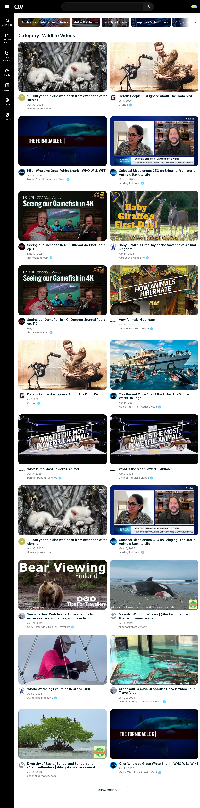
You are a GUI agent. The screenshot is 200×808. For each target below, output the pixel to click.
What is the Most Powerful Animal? (54, 469)
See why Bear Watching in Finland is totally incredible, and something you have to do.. (60, 616)
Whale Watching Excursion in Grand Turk (58, 689)
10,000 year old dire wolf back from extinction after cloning (67, 98)
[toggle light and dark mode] (194, 6)
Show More (108, 790)
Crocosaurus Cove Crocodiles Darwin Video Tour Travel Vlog (157, 691)
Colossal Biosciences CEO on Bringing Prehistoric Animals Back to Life (157, 172)
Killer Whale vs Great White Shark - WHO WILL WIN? (67, 171)
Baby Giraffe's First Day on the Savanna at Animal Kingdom (157, 247)
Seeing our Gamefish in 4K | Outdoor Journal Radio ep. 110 (66, 247)
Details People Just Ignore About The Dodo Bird (155, 96)
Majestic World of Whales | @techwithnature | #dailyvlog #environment (154, 616)
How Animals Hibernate (137, 320)
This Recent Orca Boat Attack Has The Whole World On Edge (154, 396)
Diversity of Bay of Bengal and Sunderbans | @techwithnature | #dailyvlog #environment (61, 765)
